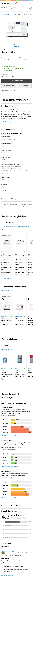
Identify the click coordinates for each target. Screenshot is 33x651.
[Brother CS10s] (19, 309)
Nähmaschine (18, 14)
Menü (5, 8)
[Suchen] (11, 8)
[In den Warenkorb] (2, 379)
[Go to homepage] (6, 3)
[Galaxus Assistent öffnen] (25, 3)
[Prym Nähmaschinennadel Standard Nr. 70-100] (19, 366)
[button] (16, 68)
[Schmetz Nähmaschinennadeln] (6, 366)
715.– (3, 49)
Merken (25, 86)
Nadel (3, 368)
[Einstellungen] (16, 3)
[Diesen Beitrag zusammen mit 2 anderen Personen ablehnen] (30, 552)
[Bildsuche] (29, 8)
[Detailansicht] (16, 426)
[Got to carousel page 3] (17, 44)
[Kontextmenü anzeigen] (18, 552)
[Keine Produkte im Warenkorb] (29, 3)
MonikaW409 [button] (10, 552)
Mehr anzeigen (8, 122)
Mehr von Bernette (25, 59)
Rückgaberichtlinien (7, 207)
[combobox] (6, 546)
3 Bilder (16, 47)
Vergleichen (10, 86)
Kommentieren (8, 575)
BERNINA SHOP (6, 76)
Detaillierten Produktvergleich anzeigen (16, 226)
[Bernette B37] (19, 247)
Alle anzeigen (5, 230)
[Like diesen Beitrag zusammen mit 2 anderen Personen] (22, 552)
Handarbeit (9, 14)
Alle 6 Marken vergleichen (9, 436)
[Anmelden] (20, 3)
